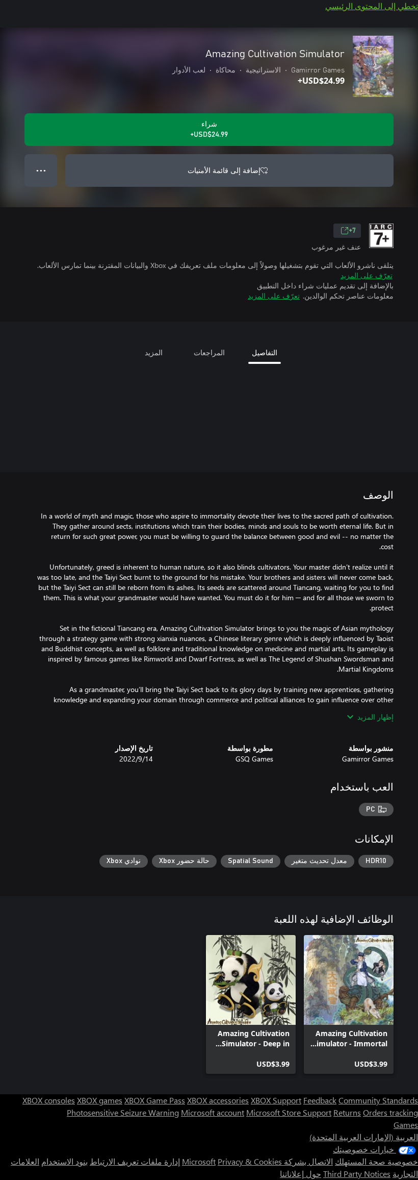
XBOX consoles (48, 1100)
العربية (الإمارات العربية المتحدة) (363, 1137)
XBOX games (99, 1100)
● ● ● (41, 170)
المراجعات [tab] (209, 352)
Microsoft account (212, 1112)
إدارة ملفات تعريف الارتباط (135, 1161)
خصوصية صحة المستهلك (376, 1161)
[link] (349, 1004)
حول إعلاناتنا (300, 1173)
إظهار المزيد (375, 717)
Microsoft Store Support (288, 1112)
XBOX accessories (218, 1100)
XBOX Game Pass (154, 1100)
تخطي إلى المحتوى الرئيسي (371, 6)
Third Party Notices (356, 1173)
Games (406, 1124)
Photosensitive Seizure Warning (123, 1112)
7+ (352, 230)
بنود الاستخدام (64, 1161)
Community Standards (378, 1100)
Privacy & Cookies (250, 1161)
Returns (347, 1112)
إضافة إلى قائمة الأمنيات (224, 170)
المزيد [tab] (154, 352)
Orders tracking (390, 1112)
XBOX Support (276, 1100)
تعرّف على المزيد (367, 275)
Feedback (319, 1100)
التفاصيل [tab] (264, 352)
